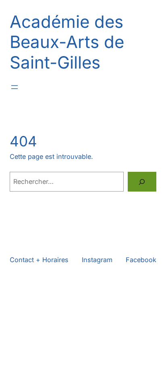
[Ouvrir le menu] (14, 87)
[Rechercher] (142, 182)
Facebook (141, 260)
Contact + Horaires (39, 260)
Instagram (97, 260)
